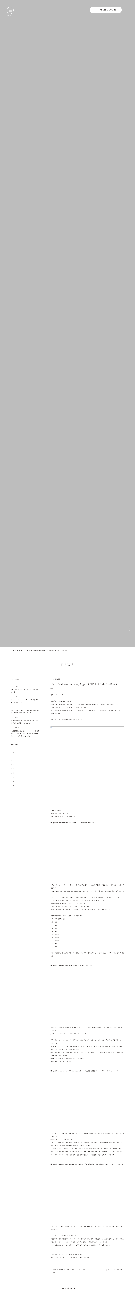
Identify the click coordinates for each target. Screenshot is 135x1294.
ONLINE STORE (108, 10)
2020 (12, 777)
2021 (12, 773)
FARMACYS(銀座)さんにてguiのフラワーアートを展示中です (68, 1271)
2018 (12, 785)
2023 (12, 765)
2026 (12, 752)
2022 (12, 769)
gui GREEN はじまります (114, 1270)
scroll (130, 636)
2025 (12, 756)
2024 (12, 761)
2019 (12, 781)
